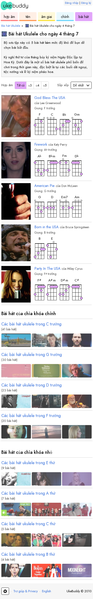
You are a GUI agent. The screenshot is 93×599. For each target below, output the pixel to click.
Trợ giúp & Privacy (25, 591)
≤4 (37, 85)
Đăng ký (86, 3)
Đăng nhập (71, 3)
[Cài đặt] (5, 591)
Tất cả (20, 85)
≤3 (30, 85)
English (46, 591)
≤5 (45, 85)
